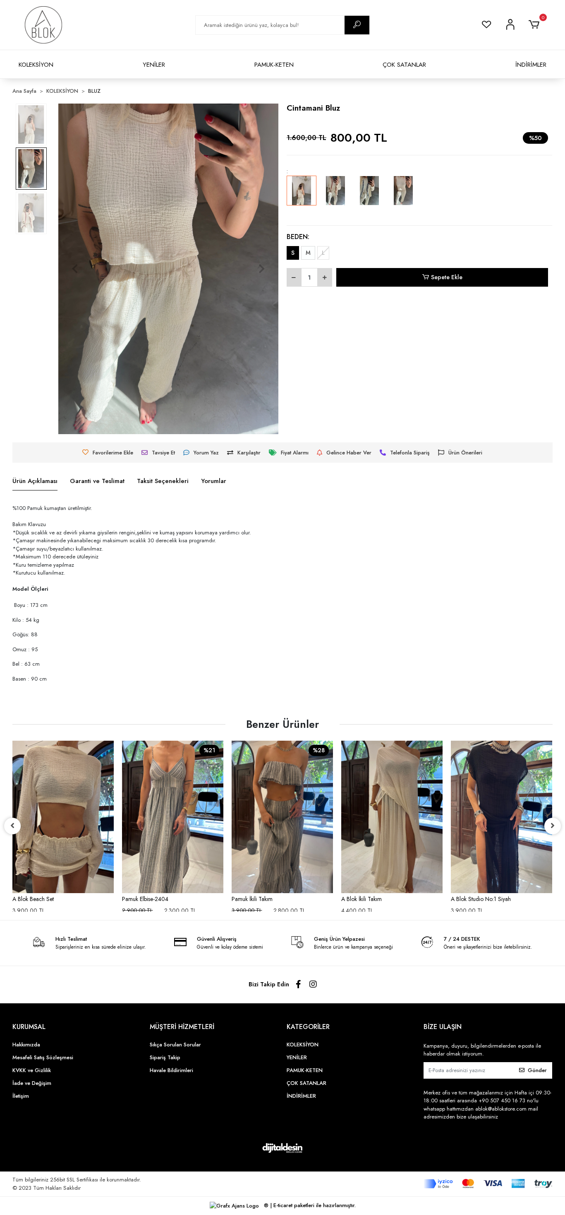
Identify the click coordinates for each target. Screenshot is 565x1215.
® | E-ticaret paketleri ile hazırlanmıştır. (309, 1205)
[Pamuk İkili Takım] (282, 817)
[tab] (34, 481)
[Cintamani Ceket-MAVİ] (369, 196)
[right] (552, 826)
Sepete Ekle (446, 277)
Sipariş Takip (165, 1057)
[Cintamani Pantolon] (403, 196)
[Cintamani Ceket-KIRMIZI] (335, 196)
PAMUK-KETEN (274, 64)
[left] (12, 826)
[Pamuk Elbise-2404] (172, 817)
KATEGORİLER (308, 1026)
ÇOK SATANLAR (404, 64)
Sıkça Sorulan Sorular (175, 1044)
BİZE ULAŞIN (443, 1026)
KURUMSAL (28, 1026)
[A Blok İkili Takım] (392, 817)
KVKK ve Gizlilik (31, 1070)
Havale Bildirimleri (171, 1070)
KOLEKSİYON (36, 64)
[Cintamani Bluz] (301, 196)
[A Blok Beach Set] (63, 817)
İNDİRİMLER (530, 64)
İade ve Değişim (31, 1083)
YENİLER (154, 64)
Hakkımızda (26, 1044)
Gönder (537, 1070)
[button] (535, 25)
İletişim (20, 1096)
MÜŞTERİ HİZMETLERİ (182, 1026)
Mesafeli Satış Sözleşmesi (42, 1057)
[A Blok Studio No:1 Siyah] (501, 817)
